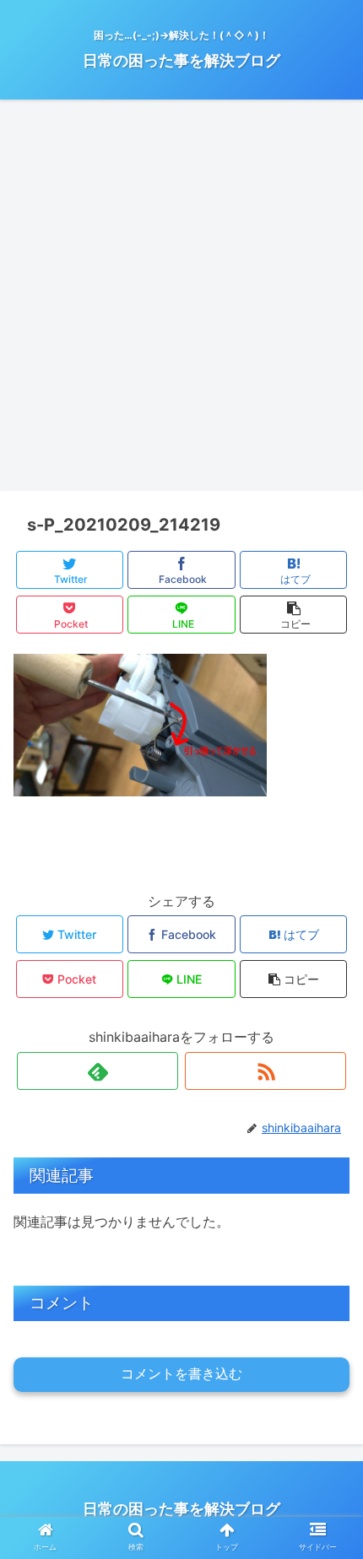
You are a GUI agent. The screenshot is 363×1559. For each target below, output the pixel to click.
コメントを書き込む (181, 1374)
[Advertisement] (181, 301)
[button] (328, 1424)
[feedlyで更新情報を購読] (97, 1071)
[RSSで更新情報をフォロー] (265, 1071)
